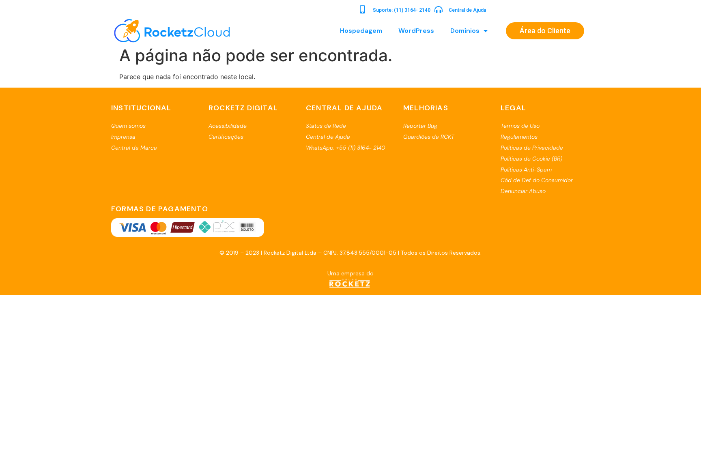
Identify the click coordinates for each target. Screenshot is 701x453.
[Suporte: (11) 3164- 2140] (363, 10)
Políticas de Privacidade (532, 147)
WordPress (416, 30)
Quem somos (128, 125)
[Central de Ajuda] (438, 10)
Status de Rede (326, 125)
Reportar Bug (420, 125)
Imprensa (123, 136)
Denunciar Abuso (523, 191)
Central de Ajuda (467, 10)
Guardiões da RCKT (428, 136)
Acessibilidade (228, 125)
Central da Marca (134, 147)
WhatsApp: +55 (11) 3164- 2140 (345, 147)
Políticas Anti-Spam (526, 169)
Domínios (465, 30)
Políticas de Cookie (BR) (531, 158)
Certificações (226, 136)
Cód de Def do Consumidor (537, 180)
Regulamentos (519, 136)
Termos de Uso (520, 125)
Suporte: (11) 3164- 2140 (401, 10)
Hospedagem (361, 30)
